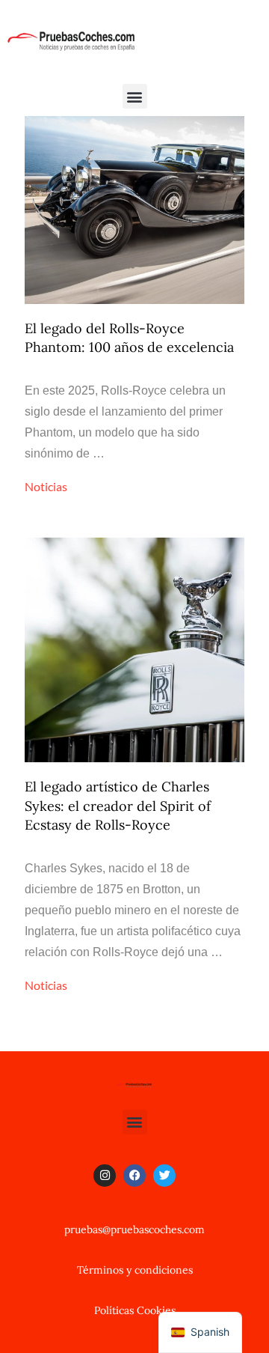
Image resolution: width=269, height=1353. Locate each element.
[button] (135, 96)
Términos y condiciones (135, 1270)
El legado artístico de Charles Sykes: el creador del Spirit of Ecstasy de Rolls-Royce (118, 805)
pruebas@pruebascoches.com (134, 1229)
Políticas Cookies (135, 1310)
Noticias (46, 486)
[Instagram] (104, 1175)
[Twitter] (164, 1175)
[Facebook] (134, 1175)
